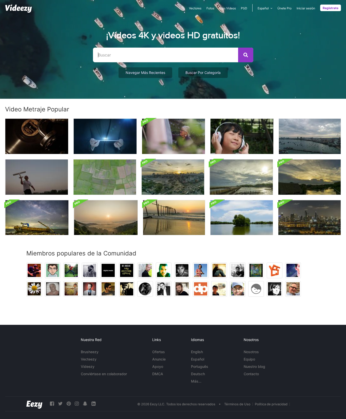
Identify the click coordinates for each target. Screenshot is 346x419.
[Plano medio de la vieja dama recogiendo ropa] (173, 136)
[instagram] (77, 403)
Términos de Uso (237, 404)
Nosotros (251, 352)
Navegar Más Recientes (145, 72)
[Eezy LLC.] (34, 404)
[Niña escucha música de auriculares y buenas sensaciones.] (242, 136)
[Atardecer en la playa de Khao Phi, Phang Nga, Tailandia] (174, 217)
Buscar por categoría (203, 72)
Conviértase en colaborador (104, 374)
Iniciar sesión (306, 8)
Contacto (251, 374)
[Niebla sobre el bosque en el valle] (106, 217)
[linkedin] (93, 403)
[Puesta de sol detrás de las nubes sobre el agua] (241, 177)
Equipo (249, 359)
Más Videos (227, 8)
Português (199, 366)
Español (197, 359)
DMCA (157, 374)
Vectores (195, 8)
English (197, 352)
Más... (196, 381)
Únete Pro (284, 8)
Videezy (87, 366)
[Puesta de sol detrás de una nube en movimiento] (309, 177)
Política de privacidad (271, 404)
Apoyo (157, 366)
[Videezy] (18, 9)
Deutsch (198, 374)
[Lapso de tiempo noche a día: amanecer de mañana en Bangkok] (172, 177)
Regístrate (330, 8)
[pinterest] (69, 403)
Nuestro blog (254, 366)
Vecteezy (89, 359)
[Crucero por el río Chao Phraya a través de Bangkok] (309, 217)
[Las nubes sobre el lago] (241, 217)
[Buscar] (245, 55)
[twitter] (60, 403)
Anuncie (159, 359)
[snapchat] (85, 403)
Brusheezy (90, 352)
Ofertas (158, 352)
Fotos (210, 8)
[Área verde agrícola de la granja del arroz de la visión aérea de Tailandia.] (104, 177)
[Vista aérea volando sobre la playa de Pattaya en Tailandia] (310, 136)
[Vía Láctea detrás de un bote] (37, 217)
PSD (244, 8)
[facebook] (52, 403)
